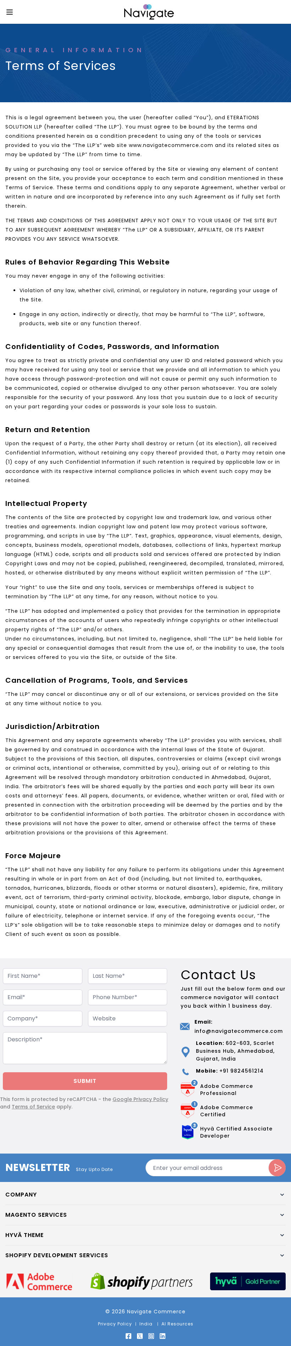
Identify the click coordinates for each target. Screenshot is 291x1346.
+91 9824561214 (241, 1070)
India (146, 1324)
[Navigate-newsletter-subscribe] (277, 1167)
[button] (145, 1195)
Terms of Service (33, 1106)
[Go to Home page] (149, 12)
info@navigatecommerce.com (238, 1031)
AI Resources (177, 1324)
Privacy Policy (115, 1324)
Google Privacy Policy (140, 1099)
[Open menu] (9, 12)
